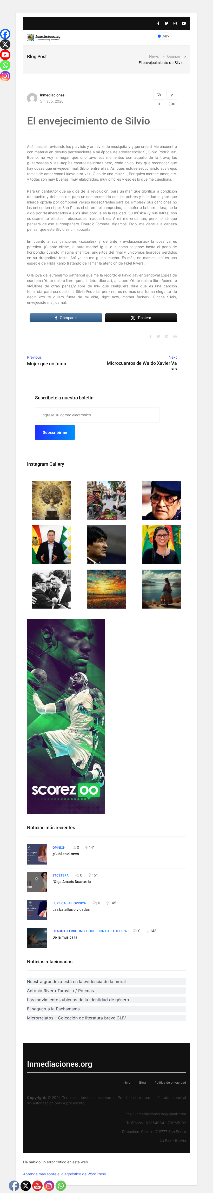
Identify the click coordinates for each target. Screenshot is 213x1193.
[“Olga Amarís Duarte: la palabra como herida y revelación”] (37, 882)
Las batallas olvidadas (71, 909)
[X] (5, 44)
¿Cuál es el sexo (65, 854)
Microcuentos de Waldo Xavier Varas (142, 365)
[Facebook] (5, 34)
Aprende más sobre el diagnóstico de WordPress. (65, 1174)
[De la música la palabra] (37, 938)
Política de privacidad (170, 1082)
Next (173, 357)
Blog (142, 1082)
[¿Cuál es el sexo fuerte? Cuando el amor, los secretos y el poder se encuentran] (37, 854)
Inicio (126, 1082)
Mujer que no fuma (46, 363)
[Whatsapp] (5, 65)
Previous (34, 357)
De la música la (64, 937)
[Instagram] (5, 76)
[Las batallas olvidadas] (37, 910)
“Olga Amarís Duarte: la (71, 882)
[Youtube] (5, 55)
